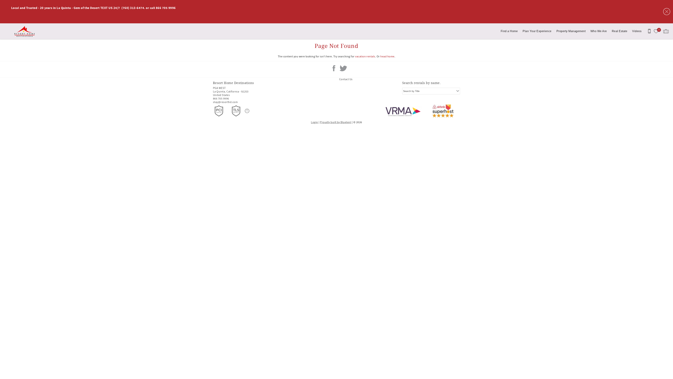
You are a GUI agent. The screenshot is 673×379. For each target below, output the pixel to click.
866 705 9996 (221, 98)
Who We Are (598, 31)
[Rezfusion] (247, 111)
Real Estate (619, 31)
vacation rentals (365, 56)
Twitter (343, 68)
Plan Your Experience (537, 31)
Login (314, 122)
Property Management (571, 31)
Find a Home (509, 31)
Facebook (333, 68)
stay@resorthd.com (225, 102)
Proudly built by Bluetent (335, 122)
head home (387, 56)
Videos (636, 31)
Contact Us (346, 79)
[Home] (26, 31)
